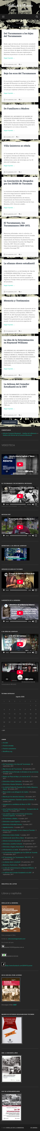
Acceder (5, 743)
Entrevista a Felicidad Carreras (12, 824)
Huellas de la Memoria (20, 5)
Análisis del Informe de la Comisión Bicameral (17, 435)
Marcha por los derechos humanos (14, 797)
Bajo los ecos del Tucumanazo (20, 73)
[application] (20, 496)
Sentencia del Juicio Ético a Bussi (13, 838)
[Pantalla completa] (36, 504)
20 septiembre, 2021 (11, 64)
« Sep (3, 730)
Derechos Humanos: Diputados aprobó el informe (18, 799)
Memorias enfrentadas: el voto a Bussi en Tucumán (19, 830)
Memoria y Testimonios (16, 300)
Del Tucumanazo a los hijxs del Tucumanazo (18, 35)
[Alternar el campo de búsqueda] (37, 16)
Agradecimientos (8, 827)
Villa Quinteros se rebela (17, 145)
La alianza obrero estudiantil (19, 263)
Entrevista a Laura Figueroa (11, 821)
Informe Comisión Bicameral (12, 841)
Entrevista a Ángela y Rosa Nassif (13, 847)
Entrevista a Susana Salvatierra (12, 784)
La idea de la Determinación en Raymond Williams (19, 341)
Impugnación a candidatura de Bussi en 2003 (17, 804)
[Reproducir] (4, 504)
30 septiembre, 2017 (11, 172)
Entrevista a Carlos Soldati (11, 835)
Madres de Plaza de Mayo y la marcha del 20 (16, 776)
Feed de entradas (8, 746)
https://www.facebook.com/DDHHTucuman (18, 965)
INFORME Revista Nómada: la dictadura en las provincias (20, 772)
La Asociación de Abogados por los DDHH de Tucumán (18, 182)
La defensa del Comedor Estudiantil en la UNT (16, 385)
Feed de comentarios (9, 748)
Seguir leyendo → (9, 58)
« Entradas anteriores (9, 422)
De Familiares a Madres (16, 108)
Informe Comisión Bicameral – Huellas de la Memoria (19, 433)
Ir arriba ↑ (34, 1127)
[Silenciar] (33, 504)
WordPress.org (7, 751)
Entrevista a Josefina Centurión (12, 844)
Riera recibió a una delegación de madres (15, 792)
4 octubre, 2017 (10, 137)
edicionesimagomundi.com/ (16, 939)
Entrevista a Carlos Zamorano (12, 781)
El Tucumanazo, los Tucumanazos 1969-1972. (17, 224)
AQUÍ (14, 1005)
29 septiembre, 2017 (11, 291)
